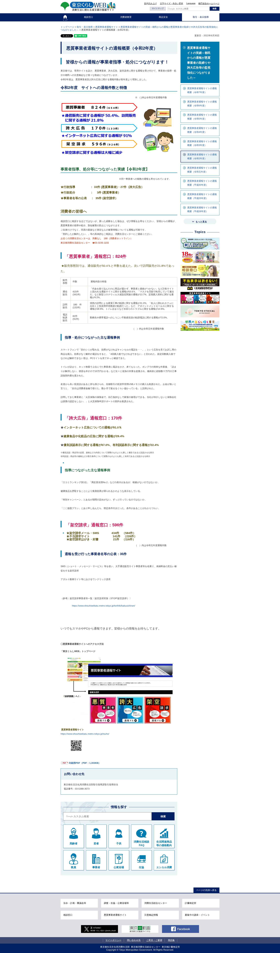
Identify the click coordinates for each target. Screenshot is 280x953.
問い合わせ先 (134, 940)
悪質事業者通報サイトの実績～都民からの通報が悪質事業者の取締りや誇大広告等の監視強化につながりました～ (198, 62)
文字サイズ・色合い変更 (171, 3)
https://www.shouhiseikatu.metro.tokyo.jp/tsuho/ (85, 733)
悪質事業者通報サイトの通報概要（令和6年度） (202, 103)
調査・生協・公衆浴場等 (116, 903)
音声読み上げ (150, 3)
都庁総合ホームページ (208, 3)
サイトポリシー (113, 940)
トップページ (67, 27)
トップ (65, 20)
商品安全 (163, 17)
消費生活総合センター (155, 903)
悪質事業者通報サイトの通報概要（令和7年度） (202, 90)
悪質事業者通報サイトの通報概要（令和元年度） (202, 170)
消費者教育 (126, 17)
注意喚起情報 (151, 915)
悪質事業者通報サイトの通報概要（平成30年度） (202, 183)
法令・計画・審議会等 (74, 903)
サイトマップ (158, 8)
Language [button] (190, 3)
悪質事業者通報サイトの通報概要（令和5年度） (202, 117)
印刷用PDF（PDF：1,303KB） (85, 763)
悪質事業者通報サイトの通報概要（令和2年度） (202, 156)
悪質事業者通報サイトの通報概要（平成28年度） (202, 209)
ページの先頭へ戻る (206, 890)
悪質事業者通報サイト (106, 27)
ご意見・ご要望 (154, 940)
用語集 (171, 940)
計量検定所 (190, 903)
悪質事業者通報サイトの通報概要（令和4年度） (202, 130)
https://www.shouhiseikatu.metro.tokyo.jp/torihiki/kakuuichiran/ (103, 605)
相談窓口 (88, 17)
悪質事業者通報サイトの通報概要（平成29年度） (202, 196)
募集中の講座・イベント (197, 915)
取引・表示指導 (201, 17)
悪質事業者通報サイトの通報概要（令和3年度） (202, 143)
